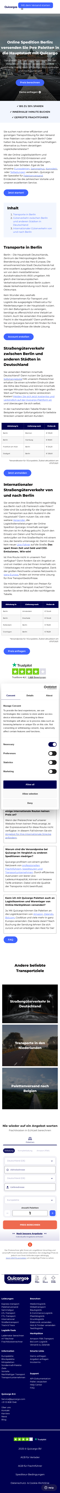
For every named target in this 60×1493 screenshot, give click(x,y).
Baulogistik (36, 1310)
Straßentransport (10, 1322)
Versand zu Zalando (40, 1344)
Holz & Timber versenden (42, 1325)
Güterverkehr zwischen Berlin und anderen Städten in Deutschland (30, 221)
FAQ (32, 1387)
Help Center (36, 1384)
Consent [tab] (10, 695)
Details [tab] (30, 695)
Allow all (30, 784)
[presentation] (30, 1169)
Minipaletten (7, 1362)
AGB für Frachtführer (30, 1466)
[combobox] (30, 1161)
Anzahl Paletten (30, 1208)
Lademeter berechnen (12, 1335)
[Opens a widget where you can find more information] (49, 1488)
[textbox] (30, 1160)
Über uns (6, 1407)
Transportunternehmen (13, 1377)
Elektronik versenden (40, 1322)
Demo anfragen (38, 1356)
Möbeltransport (38, 1307)
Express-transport (10, 1304)
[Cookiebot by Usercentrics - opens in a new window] (44, 687)
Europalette (7, 1356)
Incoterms (35, 1362)
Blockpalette (7, 1359)
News (4, 1416)
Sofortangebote (13, 379)
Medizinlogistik (37, 1304)
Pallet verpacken (38, 1381)
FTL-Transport (8, 1316)
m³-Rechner (7, 1338)
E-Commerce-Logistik (41, 1313)
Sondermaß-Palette (11, 1365)
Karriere (5, 1413)
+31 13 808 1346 (9, 1402)
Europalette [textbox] (13, 1200)
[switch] (52, 753)
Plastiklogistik (37, 1316)
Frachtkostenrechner (12, 1341)
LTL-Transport (8, 1313)
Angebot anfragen (39, 1359)
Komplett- (52, 168)
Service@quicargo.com (13, 1399)
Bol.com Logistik (38, 1341)
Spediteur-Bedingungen (30, 1474)
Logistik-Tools (8, 1330)
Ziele (3, 1368)
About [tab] (49, 695)
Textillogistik (36, 1328)
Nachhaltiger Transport (13, 1374)
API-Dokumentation (40, 1378)
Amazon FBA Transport (42, 1338)
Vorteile (5, 1371)
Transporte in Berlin (24, 214)
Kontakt (5, 1410)
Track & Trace (8, 1325)
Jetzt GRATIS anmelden (16, 1258)
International (8, 1319)
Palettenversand (33, 175)
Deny (30, 803)
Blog (3, 1419)
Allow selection (30, 794)
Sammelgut (38, 168)
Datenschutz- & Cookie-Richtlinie (30, 1483)
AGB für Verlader (30, 1457)
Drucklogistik (37, 1319)
